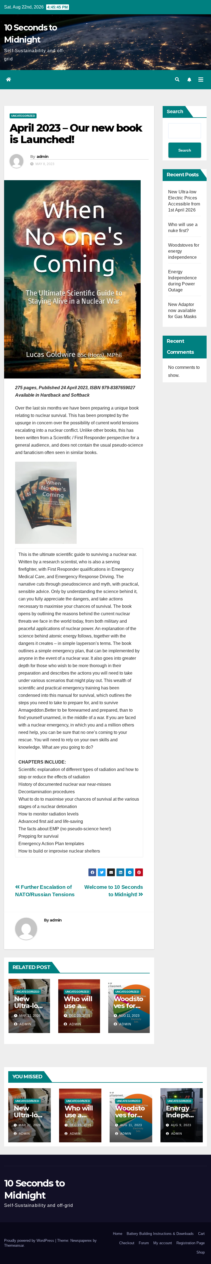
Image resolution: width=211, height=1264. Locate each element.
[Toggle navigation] (201, 79)
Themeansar (14, 1245)
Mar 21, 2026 (30, 1125)
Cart (201, 1234)
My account (162, 1243)
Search (175, 111)
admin (43, 156)
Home (117, 1234)
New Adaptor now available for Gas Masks (182, 310)
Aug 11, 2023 (131, 1125)
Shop (200, 1252)
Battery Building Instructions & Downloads (160, 1234)
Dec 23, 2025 (80, 1125)
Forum (144, 1243)
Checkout (126, 1243)
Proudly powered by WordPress (29, 1240)
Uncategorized (23, 115)
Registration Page (190, 1243)
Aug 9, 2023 (181, 1125)
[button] (177, 79)
